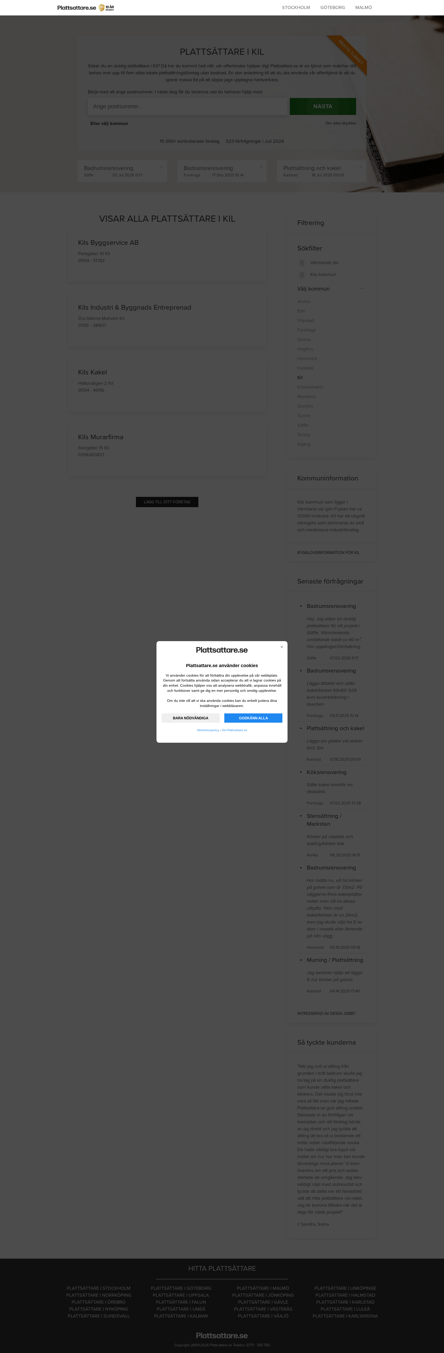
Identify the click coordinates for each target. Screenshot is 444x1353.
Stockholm (296, 7)
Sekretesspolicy (208, 730)
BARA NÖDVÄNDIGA (190, 718)
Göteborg (332, 7)
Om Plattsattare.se (234, 730)
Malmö (363, 7)
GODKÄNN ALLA (253, 718)
